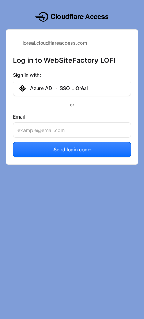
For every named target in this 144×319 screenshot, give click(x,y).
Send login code (72, 149)
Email (19, 117)
